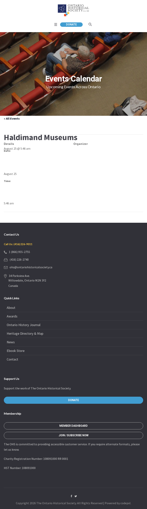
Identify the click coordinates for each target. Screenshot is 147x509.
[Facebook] (71, 496)
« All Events (12, 118)
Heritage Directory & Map (25, 333)
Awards (12, 316)
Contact (12, 359)
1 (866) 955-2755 (19, 252)
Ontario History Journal (23, 325)
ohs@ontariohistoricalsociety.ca (31, 267)
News (11, 342)
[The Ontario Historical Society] (73, 10)
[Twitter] (76, 496)
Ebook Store (15, 350)
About (11, 307)
